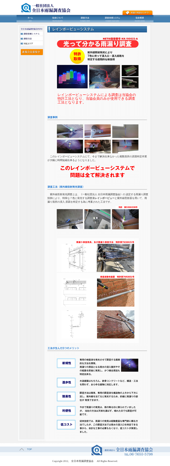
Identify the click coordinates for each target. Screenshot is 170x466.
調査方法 (85, 18)
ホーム (30, 18)
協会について (57, 18)
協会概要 (139, 18)
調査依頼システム (112, 18)
